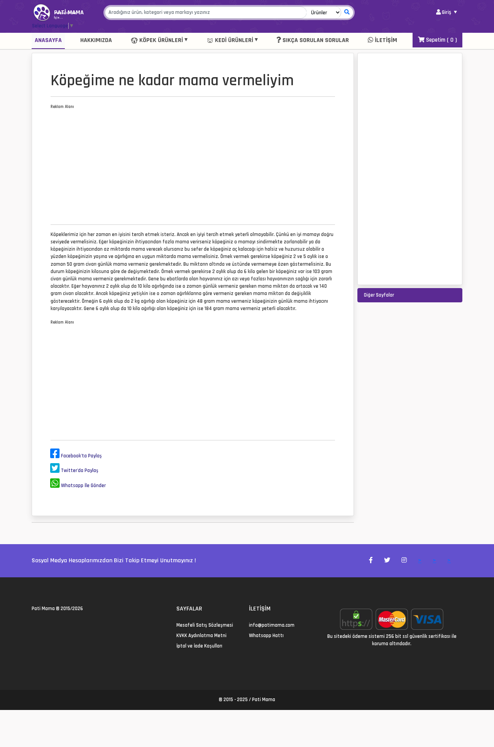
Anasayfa (48, 40)
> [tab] (419, 560)
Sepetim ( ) (441, 40)
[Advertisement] (193, 164)
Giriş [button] (446, 12)
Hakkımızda (96, 40)
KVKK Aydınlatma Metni (201, 635)
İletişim (385, 40)
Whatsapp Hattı (266, 635)
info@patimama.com (271, 625)
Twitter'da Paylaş (79, 470)
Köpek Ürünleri (160, 40)
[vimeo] (71, 625)
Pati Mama (43, 608)
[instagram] (52, 625)
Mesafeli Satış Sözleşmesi (204, 625)
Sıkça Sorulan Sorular (315, 40)
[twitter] (34, 625)
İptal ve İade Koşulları (199, 646)
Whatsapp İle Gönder (83, 485)
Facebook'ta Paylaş (81, 456)
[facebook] (43, 625)
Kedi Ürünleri (233, 40)
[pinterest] (61, 625)
